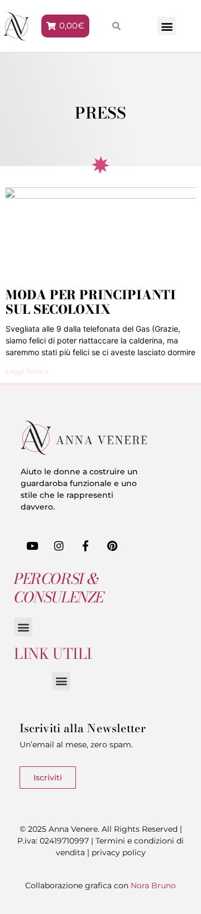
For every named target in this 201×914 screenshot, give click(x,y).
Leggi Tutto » (27, 371)
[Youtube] (32, 546)
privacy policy (119, 852)
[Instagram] (59, 546)
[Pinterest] (112, 546)
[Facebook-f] (86, 546)
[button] (166, 26)
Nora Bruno (153, 885)
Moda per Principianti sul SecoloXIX (91, 302)
